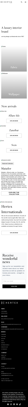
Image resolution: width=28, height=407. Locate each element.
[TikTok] (20, 404)
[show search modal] (21, 2)
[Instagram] (11, 404)
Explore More (14, 121)
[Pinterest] (17, 404)
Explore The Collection (14, 193)
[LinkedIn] (14, 404)
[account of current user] (25, 2)
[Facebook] (8, 404)
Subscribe (14, 286)
